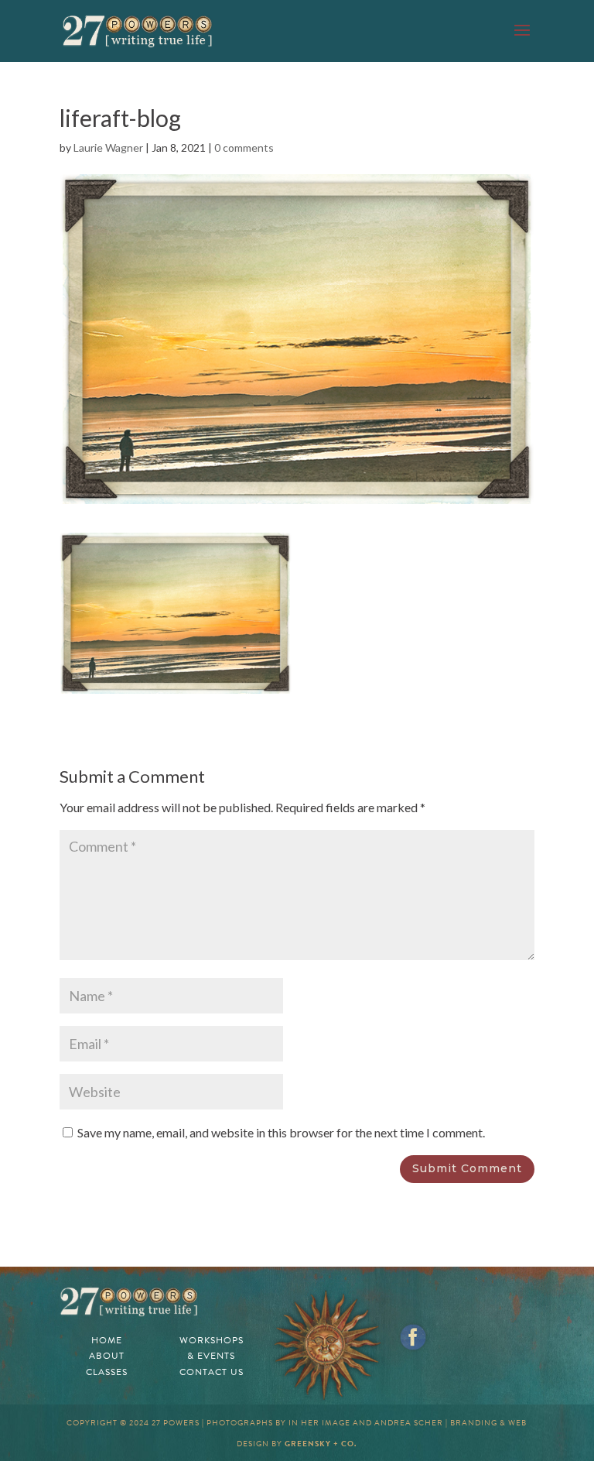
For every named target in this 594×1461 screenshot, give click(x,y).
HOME (106, 1340)
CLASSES (107, 1372)
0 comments (244, 147)
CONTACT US (211, 1372)
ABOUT (107, 1356)
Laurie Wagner (108, 147)
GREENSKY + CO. (321, 1443)
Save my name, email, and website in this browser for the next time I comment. (281, 1132)
